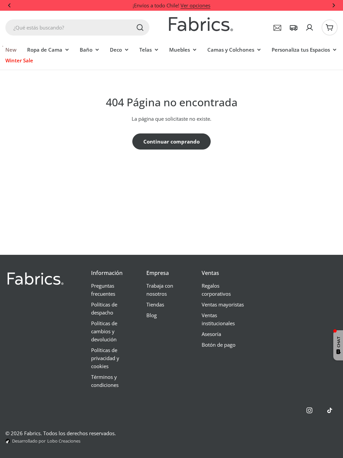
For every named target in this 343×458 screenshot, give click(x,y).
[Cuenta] (309, 27)
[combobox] (77, 27)
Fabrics (32, 433)
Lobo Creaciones (63, 441)
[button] (9, 5)
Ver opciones (195, 5)
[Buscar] (140, 27)
